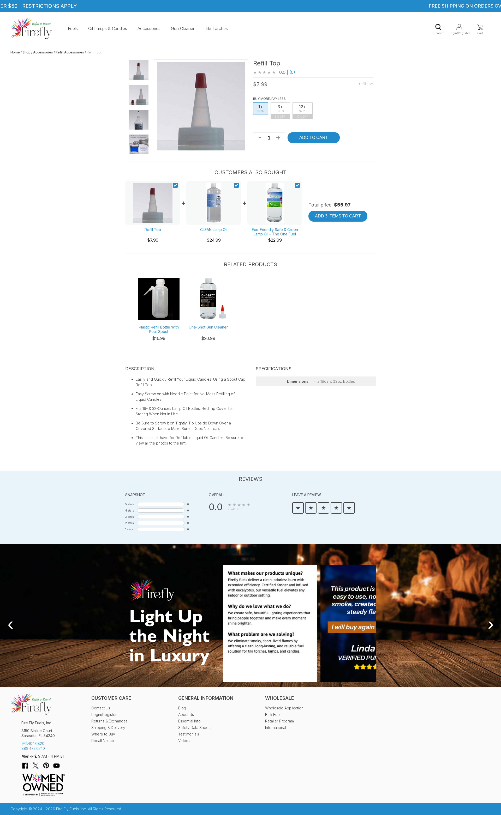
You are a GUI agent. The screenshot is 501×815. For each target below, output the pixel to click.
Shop (26, 52)
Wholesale (279, 698)
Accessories (149, 28)
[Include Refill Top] (175, 186)
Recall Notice (102, 740)
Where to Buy (103, 734)
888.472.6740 (33, 748)
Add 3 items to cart (338, 216)
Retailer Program (279, 721)
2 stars (129, 523)
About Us (186, 714)
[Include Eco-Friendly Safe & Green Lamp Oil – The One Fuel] (297, 186)
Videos (184, 740)
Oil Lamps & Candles (107, 28)
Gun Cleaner (182, 28)
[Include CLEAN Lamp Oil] (236, 186)
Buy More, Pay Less (269, 99)
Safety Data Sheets (194, 727)
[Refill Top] (138, 70)
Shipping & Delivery (108, 727)
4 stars (129, 510)
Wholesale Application (284, 708)
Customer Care (111, 698)
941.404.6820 (32, 743)
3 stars (129, 516)
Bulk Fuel (273, 714)
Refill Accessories (70, 52)
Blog (182, 708)
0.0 (216, 507)
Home (15, 52)
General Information (205, 698)
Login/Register (459, 33)
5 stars (129, 504)
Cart (480, 33)
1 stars (129, 529)
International (275, 727)
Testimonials (188, 734)
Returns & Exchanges (109, 721)
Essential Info (189, 721)
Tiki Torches (216, 28)
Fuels (73, 28)
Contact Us (100, 708)
